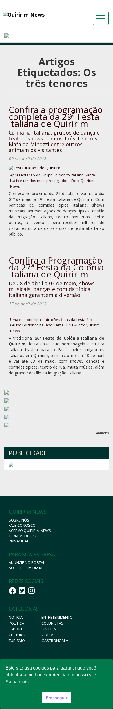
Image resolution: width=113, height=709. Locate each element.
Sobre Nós (19, 520)
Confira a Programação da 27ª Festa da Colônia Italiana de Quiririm (56, 267)
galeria (48, 629)
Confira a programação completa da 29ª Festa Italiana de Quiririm (56, 116)
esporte (17, 629)
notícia (16, 617)
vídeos (47, 634)
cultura (17, 634)
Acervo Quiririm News (30, 530)
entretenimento (57, 617)
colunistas (52, 623)
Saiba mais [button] (17, 681)
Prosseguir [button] (56, 697)
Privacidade (20, 541)
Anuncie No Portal (27, 562)
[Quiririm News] (36, 14)
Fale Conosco (22, 525)
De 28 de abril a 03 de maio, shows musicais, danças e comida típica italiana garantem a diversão (52, 289)
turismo (17, 640)
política (16, 623)
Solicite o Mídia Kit (26, 567)
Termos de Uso (23, 535)
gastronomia (54, 640)
